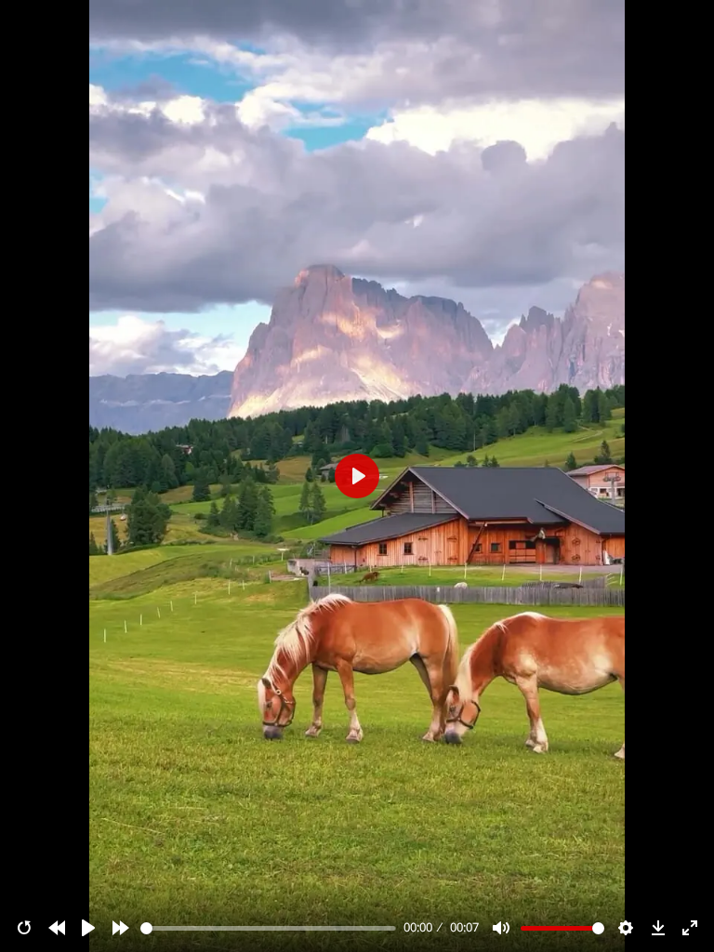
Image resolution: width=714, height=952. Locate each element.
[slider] (268, 928)
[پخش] (88, 928)
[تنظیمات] (626, 928)
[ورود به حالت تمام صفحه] (690, 928)
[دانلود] (658, 928)
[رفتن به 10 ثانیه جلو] (121, 928)
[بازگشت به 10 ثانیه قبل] (57, 928)
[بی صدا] (501, 928)
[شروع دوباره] (24, 928)
